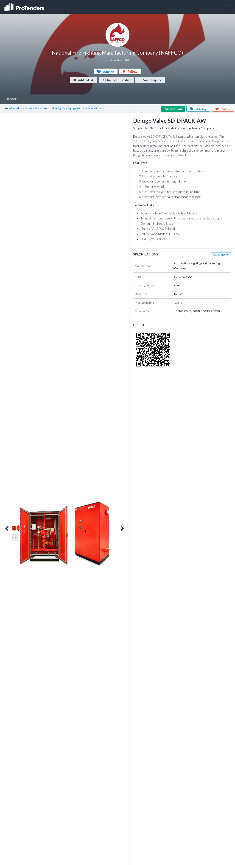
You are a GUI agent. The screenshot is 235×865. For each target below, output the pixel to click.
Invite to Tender (118, 80)
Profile (12, 99)
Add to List (85, 80)
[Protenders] (24, 5)
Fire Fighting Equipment (66, 108)
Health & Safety (38, 108)
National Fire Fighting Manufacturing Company (182, 128)
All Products (16, 108)
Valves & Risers (94, 108)
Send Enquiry (152, 80)
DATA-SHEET (221, 255)
